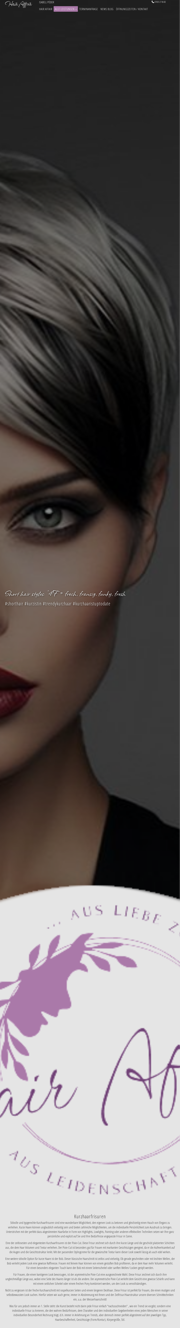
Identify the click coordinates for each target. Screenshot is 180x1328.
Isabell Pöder (46, 2)
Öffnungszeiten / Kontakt (132, 9)
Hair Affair (45, 9)
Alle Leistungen (65, 9)
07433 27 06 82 (160, 1)
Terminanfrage (88, 9)
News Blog (107, 9)
